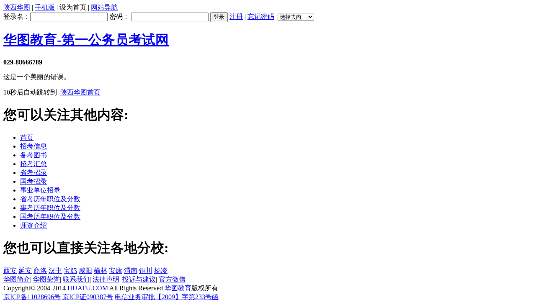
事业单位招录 (40, 190)
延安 (25, 270)
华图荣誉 (46, 279)
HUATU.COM (87, 288)
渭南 (130, 270)
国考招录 (33, 181)
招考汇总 (33, 163)
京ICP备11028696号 (32, 296)
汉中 (55, 270)
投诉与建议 (139, 279)
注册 (236, 16)
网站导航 (104, 7)
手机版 (45, 7)
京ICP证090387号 (87, 296)
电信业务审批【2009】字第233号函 (167, 296)
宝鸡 (70, 270)
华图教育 (178, 288)
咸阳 (85, 270)
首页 (27, 137)
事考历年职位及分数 (50, 207)
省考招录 (33, 172)
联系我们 (76, 279)
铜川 (145, 270)
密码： (120, 16)
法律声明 (106, 279)
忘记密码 (260, 16)
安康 (115, 270)
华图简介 (16, 279)
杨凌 (161, 270)
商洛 (40, 270)
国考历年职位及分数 (50, 216)
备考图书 (33, 155)
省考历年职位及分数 (50, 198)
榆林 (100, 270)
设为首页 (72, 7)
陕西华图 (16, 7)
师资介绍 (33, 225)
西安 (10, 270)
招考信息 (33, 146)
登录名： (16, 16)
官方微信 (172, 279)
